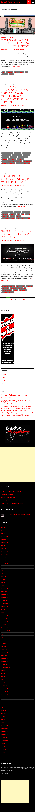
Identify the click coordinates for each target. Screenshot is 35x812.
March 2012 (4, 685)
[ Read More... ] (16, 66)
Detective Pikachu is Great (8, 497)
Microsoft (13, 406)
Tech (31, 413)
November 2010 (5, 734)
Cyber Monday (4, 400)
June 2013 (3, 640)
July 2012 (3, 673)
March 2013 (4, 649)
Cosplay (24, 397)
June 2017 (3, 561)
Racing (8, 228)
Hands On (12, 214)
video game (4, 415)
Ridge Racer (23, 290)
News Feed (21, 406)
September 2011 (5, 704)
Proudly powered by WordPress (8, 810)
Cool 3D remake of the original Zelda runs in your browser (17, 43)
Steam (27, 413)
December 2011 (5, 695)
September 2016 (5, 567)
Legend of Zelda (19, 72)
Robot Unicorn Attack (8, 218)
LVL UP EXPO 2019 (6, 500)
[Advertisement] (17, 464)
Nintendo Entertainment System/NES (11, 161)
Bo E (12, 49)
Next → (25, 299)
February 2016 (4, 588)
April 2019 (3, 533)
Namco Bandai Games (16, 288)
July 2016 (3, 573)
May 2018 (3, 548)
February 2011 (4, 725)
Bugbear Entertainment (8, 286)
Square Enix (23, 413)
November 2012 (5, 661)
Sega (16, 413)
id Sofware (18, 402)
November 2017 (5, 551)
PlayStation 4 (3, 410)
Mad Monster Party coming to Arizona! (11, 491)
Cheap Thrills (26, 153)
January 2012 (4, 692)
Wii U (19, 415)
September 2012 (5, 667)
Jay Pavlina (13, 157)
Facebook (3, 374)
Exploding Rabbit (17, 155)
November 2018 (5, 539)
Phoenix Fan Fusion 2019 (7, 494)
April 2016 (3, 582)
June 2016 (3, 576)
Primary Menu (33, 2)
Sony (19, 413)
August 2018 (4, 542)
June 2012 (3, 676)
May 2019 (3, 530)
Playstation (13, 408)
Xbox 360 (25, 415)
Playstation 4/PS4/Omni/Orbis (16, 411)
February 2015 (4, 615)
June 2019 (3, 527)
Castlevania (17, 153)
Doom (9, 400)
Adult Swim (17, 212)
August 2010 (4, 743)
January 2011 (4, 728)
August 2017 (4, 557)
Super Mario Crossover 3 (23, 163)
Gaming (3, 37)
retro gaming (27, 161)
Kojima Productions (23, 404)
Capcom (3, 397)
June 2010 (3, 746)
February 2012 (4, 688)
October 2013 (4, 628)
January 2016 (4, 591)
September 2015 (5, 603)
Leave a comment (20, 49)
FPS (17, 400)
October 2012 (4, 664)
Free (3, 72)
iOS (18, 214)
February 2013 (4, 652)
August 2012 (4, 670)
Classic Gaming (6, 155)
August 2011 (4, 707)
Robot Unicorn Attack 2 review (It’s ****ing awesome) (15, 179)
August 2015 (4, 606)
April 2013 (3, 646)
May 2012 (3, 679)
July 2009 (3, 752)
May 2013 (3, 643)
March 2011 (4, 722)
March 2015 (4, 612)
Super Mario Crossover (8, 163)
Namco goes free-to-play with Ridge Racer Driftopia (17, 234)
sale (14, 413)
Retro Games (9, 37)
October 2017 (4, 554)
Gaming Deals (4, 402)
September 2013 (5, 631)
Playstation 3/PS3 (6, 290)
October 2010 (4, 737)
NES (26, 72)
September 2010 (5, 740)
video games (13, 415)
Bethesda (23, 395)
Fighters (13, 400)
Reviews (12, 173)
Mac (33, 404)
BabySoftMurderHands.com (10, 2)
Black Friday (29, 395)
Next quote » (4, 775)
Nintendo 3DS (4, 408)
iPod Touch (5, 216)
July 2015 (3, 609)
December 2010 (5, 731)
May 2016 (3, 579)
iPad (23, 214)
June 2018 (3, 545)
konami (30, 404)
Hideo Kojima (12, 402)
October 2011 (4, 701)
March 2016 (4, 585)
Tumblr (3, 383)
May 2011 (3, 716)
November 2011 (5, 698)
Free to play (5, 288)
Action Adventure (7, 153)
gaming (27, 400)
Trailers (16, 84)
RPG (11, 413)
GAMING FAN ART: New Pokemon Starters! (12, 503)
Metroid (4, 159)
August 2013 (4, 634)
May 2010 (3, 749)
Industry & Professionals (10, 404)
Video (21, 84)
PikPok (18, 216)
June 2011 (3, 713)
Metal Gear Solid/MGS (5, 406)
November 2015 (5, 597)
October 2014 (4, 618)
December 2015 (5, 594)
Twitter (3, 377)
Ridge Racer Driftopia (8, 292)
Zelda (11, 74)
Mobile (8, 173)
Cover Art (29, 397)
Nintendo (4, 74)
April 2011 (3, 719)
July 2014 (3, 625)
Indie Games (5, 157)
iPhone (28, 214)
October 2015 (4, 600)
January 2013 (4, 655)
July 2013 (3, 637)
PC (25, 288)
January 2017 (4, 564)
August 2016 (4, 570)
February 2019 (4, 536)
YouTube (3, 380)
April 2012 (3, 682)
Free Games (9, 72)
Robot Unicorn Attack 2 (23, 218)
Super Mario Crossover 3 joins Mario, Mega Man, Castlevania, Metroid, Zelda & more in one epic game (17, 94)
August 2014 (4, 621)
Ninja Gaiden (12, 159)
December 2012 (5, 658)
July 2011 (3, 710)
